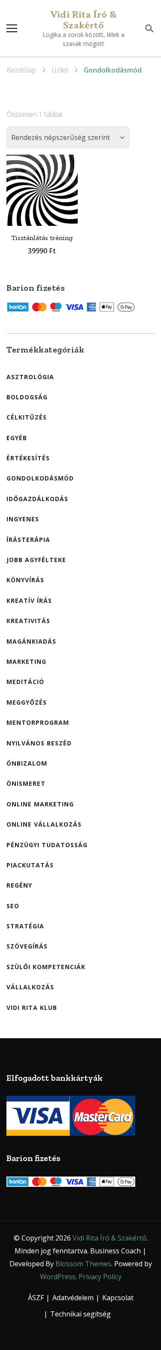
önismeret (26, 783)
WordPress (58, 1276)
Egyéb (16, 438)
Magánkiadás (31, 641)
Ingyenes (22, 519)
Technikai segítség (80, 1314)
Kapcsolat (118, 1297)
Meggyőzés (26, 702)
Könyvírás (25, 580)
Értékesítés (28, 458)
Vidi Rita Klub (31, 1007)
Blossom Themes (83, 1263)
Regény (19, 885)
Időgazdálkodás (37, 499)
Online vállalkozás (44, 824)
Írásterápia (28, 539)
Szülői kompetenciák (45, 967)
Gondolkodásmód (40, 478)
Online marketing (40, 804)
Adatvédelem (73, 1297)
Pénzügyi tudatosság (47, 845)
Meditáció (25, 682)
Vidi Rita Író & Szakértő (83, 19)
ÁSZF (36, 1297)
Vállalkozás (30, 987)
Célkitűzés (26, 417)
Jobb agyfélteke (36, 560)
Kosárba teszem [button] (42, 184)
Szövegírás (27, 946)
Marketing (26, 661)
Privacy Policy (100, 1276)
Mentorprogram (37, 722)
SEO (12, 906)
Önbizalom (26, 763)
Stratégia (25, 926)
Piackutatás (30, 865)
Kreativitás (28, 621)
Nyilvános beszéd (39, 743)
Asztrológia (30, 377)
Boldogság (27, 397)
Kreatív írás (29, 600)
